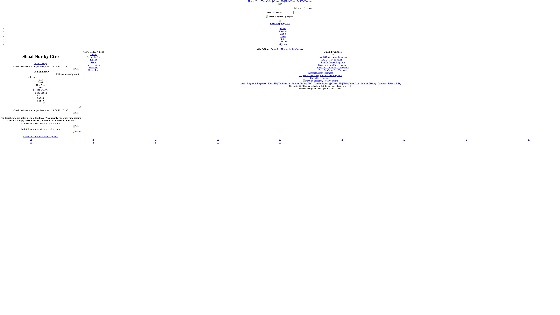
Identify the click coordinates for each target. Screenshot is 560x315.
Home (251, 1)
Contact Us (278, 1)
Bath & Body (40, 63)
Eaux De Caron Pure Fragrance (333, 70)
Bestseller (275, 49)
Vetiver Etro (93, 70)
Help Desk (290, 1)
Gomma (93, 54)
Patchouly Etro (93, 57)
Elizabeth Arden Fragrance (320, 73)
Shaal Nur (93, 67)
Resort (94, 62)
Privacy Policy (394, 83)
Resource (382, 83)
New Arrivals (287, 49)
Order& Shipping (322, 83)
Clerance (299, 49)
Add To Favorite (304, 1)
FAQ (309, 83)
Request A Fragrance (256, 83)
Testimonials (284, 83)
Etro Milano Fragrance (320, 78)
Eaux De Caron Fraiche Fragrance (333, 67)
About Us (272, 83)
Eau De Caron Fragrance (332, 59)
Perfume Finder (299, 83)
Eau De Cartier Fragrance (333, 62)
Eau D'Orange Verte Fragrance (333, 57)
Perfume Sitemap (368, 83)
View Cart (354, 83)
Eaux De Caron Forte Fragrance (333, 65)
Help (345, 83)
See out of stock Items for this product (40, 136)
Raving (93, 59)
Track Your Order (264, 1)
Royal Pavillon (93, 65)
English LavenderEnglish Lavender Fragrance (320, 75)
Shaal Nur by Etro (41, 90)
